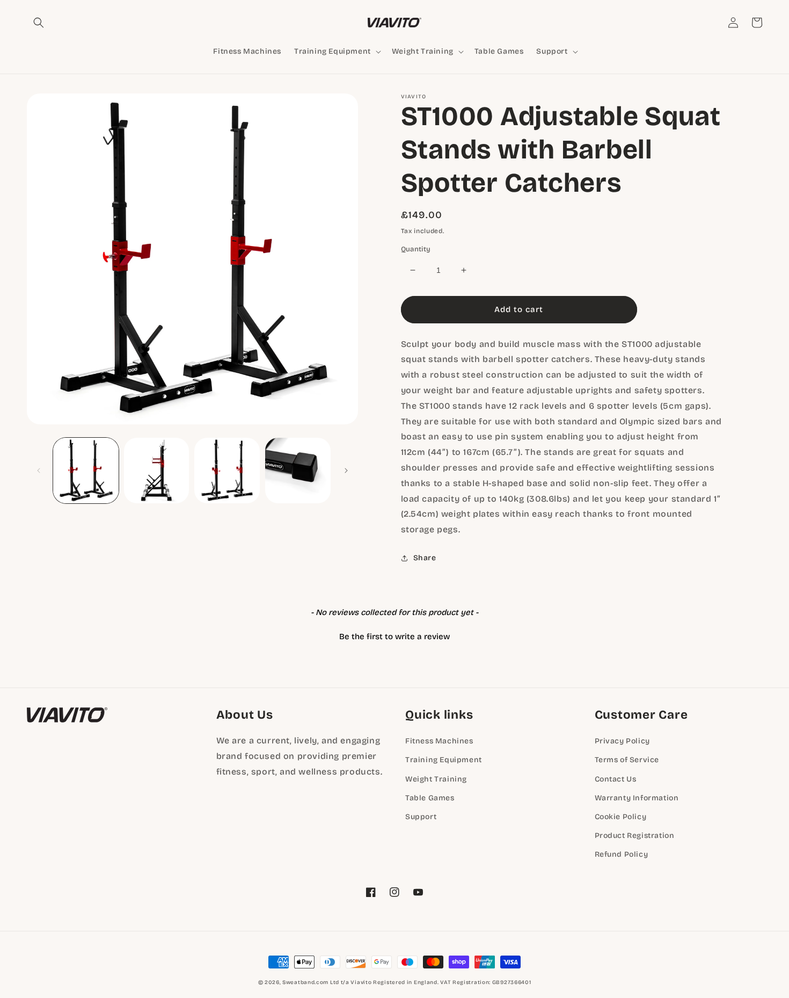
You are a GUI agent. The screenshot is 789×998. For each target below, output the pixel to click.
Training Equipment (443, 759)
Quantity (416, 249)
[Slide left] (38, 470)
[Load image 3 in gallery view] (227, 470)
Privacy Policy (622, 741)
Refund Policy (621, 854)
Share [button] (424, 557)
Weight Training (436, 779)
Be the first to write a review (394, 636)
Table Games (430, 797)
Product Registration (635, 835)
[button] (38, 22)
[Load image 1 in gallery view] (86, 470)
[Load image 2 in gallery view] (156, 470)
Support (420, 816)
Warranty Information (637, 797)
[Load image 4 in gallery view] (298, 470)
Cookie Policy (621, 816)
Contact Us (616, 779)
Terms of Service (627, 759)
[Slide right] (346, 470)
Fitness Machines (439, 741)
